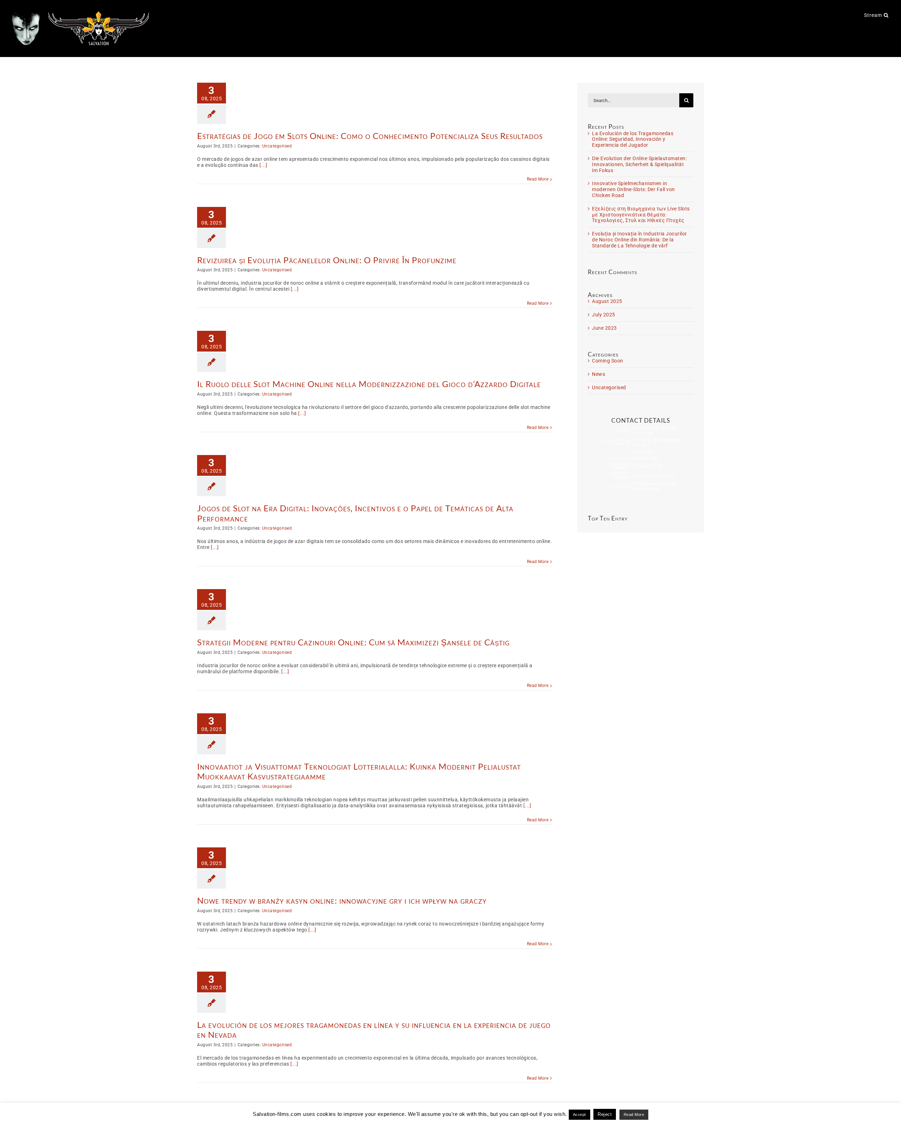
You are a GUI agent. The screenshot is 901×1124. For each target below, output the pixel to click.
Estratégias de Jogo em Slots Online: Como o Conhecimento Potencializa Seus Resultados (370, 136)
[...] (263, 165)
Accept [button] (579, 1114)
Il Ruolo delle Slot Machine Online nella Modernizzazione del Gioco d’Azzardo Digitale (369, 384)
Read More (538, 179)
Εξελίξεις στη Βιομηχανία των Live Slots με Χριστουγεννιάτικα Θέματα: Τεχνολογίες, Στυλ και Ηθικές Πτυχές (641, 214)
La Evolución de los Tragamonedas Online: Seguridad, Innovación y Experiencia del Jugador (632, 139)
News (598, 374)
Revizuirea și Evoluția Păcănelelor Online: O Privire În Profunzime (326, 260)
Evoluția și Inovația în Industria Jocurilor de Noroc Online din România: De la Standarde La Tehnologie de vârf (639, 239)
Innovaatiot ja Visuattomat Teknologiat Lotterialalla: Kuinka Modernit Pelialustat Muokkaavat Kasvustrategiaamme (359, 771)
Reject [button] (605, 1114)
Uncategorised (277, 146)
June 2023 (604, 328)
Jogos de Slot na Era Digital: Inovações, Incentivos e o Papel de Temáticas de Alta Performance (355, 513)
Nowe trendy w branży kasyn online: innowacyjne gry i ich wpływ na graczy (342, 900)
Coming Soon (607, 361)
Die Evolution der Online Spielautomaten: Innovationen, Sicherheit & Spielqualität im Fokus (639, 164)
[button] (886, 15)
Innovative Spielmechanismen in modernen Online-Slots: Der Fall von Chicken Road (633, 189)
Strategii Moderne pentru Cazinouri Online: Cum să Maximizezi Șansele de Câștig (353, 642)
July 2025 (603, 314)
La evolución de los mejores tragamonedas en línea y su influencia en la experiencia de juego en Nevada (374, 1029)
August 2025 (607, 301)
